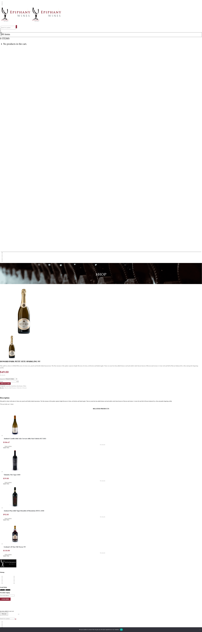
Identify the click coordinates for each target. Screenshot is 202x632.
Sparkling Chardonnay (16, 386)
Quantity (2, 379)
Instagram (7, 590)
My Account (6, 580)
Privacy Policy (6, 582)
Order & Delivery (7, 577)
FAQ (4, 3)
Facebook (2, 590)
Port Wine (5, 258)
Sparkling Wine (7, 261)
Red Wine (5, 252)
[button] (2, 24)
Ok (121, 629)
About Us (5, 2)
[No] (200, 629)
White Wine (6, 254)
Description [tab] (6, 390)
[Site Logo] (31, 21)
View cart (14, 38)
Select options (8, 446)
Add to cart (5, 383)
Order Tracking (7, 583)
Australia (8, 386)
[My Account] (0, 31)
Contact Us (6, 4)
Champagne (6, 255)
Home (4, 576)
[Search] (16, 26)
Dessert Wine (6, 256)
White (24, 386)
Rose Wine (6, 259)
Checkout (13, 613)
